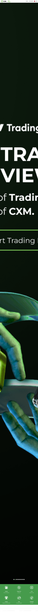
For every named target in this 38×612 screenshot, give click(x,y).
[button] (13, 579)
